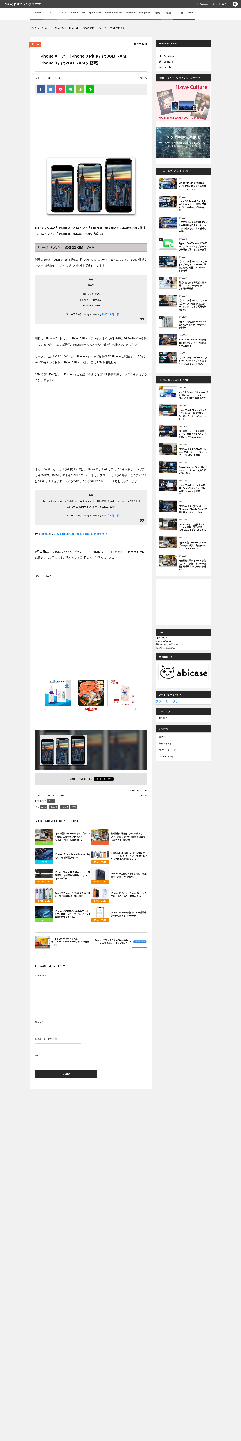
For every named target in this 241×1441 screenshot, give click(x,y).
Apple (43, 807)
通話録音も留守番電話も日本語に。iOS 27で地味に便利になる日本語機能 (193, 285)
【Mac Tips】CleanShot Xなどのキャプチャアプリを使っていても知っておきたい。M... (193, 362)
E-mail (38, 1039)
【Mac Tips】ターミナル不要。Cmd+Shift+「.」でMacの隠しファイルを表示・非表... (192, 490)
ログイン (163, 737)
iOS (100, 843)
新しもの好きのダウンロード (169, 644)
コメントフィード (167, 750)
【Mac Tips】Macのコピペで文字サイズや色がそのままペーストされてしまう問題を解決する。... (193, 305)
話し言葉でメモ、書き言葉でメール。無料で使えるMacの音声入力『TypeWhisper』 (192, 434)
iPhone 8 (53, 807)
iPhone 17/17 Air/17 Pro (100, 862)
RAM (74, 807)
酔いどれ (41, 78)
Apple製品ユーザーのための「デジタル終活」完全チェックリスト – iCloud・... (192, 545)
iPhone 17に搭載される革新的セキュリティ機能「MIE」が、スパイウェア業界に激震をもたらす (73, 914)
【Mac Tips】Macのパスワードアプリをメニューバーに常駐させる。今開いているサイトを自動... (193, 266)
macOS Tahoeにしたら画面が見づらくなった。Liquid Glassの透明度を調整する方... (193, 395)
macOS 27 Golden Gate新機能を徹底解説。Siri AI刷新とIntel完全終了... (192, 342)
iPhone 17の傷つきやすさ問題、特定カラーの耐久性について (129, 875)
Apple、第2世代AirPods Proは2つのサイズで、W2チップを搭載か (193, 324)
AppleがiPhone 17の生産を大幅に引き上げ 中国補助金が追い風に (72, 894)
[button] (235, 4)
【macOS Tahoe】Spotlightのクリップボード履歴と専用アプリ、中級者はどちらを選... (192, 206)
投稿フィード (165, 743)
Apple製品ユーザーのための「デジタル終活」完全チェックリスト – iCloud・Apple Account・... (72, 836)
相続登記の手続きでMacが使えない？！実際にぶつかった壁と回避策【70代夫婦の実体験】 (128, 836)
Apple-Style (161, 637)
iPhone (35, 44)
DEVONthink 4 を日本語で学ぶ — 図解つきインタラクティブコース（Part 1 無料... (193, 452)
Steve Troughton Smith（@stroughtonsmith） (82, 533)
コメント (54, 795)
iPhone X (64, 807)
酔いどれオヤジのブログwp (23, 4)
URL (37, 1055)
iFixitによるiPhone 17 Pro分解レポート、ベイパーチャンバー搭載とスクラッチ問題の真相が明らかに (129, 856)
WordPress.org (166, 756)
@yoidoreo (84, 779)
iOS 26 (44, 862)
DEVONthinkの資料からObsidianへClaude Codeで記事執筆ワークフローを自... (193, 509)
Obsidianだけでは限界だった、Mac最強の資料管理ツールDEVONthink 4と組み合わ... (193, 527)
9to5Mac (46, 533)
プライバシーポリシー (170, 701)
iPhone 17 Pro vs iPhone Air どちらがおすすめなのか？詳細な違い (129, 894)
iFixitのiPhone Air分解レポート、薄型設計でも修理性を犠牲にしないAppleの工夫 (72, 875)
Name (38, 1022)
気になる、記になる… (166, 648)
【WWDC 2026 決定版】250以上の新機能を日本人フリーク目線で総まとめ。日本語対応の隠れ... (193, 227)
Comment (40, 975)
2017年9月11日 (111, 314)
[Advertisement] (91, 125)
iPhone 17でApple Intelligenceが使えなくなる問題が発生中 (72, 856)
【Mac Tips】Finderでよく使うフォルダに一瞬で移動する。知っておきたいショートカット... (193, 415)
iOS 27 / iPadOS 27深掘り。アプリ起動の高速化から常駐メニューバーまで (192, 186)
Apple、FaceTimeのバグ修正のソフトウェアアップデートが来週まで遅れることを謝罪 (193, 246)
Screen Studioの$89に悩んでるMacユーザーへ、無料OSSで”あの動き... (193, 470)
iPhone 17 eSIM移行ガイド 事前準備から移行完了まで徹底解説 (129, 914)
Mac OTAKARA (163, 641)
